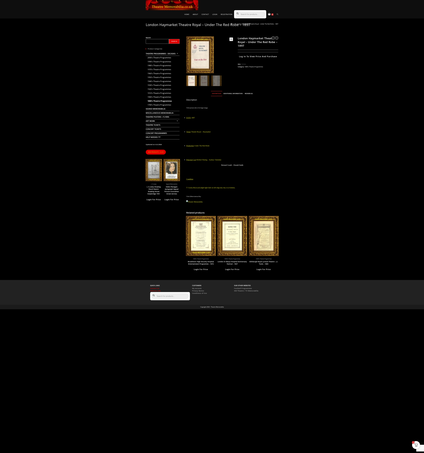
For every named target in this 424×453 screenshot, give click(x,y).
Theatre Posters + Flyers (157, 117)
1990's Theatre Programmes (159, 61)
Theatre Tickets (153, 125)
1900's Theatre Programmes (159, 97)
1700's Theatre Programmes (159, 105)
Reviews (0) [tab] (249, 93)
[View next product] (276, 37)
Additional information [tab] (233, 93)
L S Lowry (153, 184)
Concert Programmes (156, 133)
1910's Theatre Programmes (159, 93)
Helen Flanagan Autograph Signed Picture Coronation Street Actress (171, 190)
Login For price (201, 269)
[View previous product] (273, 37)
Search (148, 38)
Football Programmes (243, 288)
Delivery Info (155, 291)
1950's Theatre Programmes (159, 77)
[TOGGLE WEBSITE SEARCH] (277, 14)
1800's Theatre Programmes (254, 67)
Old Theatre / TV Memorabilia (246, 291)
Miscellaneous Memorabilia (159, 113)
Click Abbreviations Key (193, 196)
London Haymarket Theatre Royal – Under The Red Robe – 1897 (257, 24)
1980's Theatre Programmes (159, 65)
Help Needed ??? (153, 137)
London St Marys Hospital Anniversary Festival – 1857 (232, 263)
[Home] (231, 24)
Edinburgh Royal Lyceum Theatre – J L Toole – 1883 (263, 263)
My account (197, 288)
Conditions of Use (199, 293)
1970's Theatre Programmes (159, 69)
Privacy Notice (198, 291)
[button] (231, 39)
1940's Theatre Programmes (159, 81)
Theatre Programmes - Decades (161, 53)
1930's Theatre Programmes (159, 85)
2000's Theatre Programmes (159, 57)
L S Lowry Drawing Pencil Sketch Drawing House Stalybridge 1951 (154, 190)
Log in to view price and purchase (258, 56)
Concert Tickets (153, 129)
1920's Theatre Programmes (159, 89)
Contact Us (154, 288)
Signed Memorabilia (155, 109)
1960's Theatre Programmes (159, 73)
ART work (150, 121)
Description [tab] (216, 93)
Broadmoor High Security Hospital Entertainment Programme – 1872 (201, 263)
